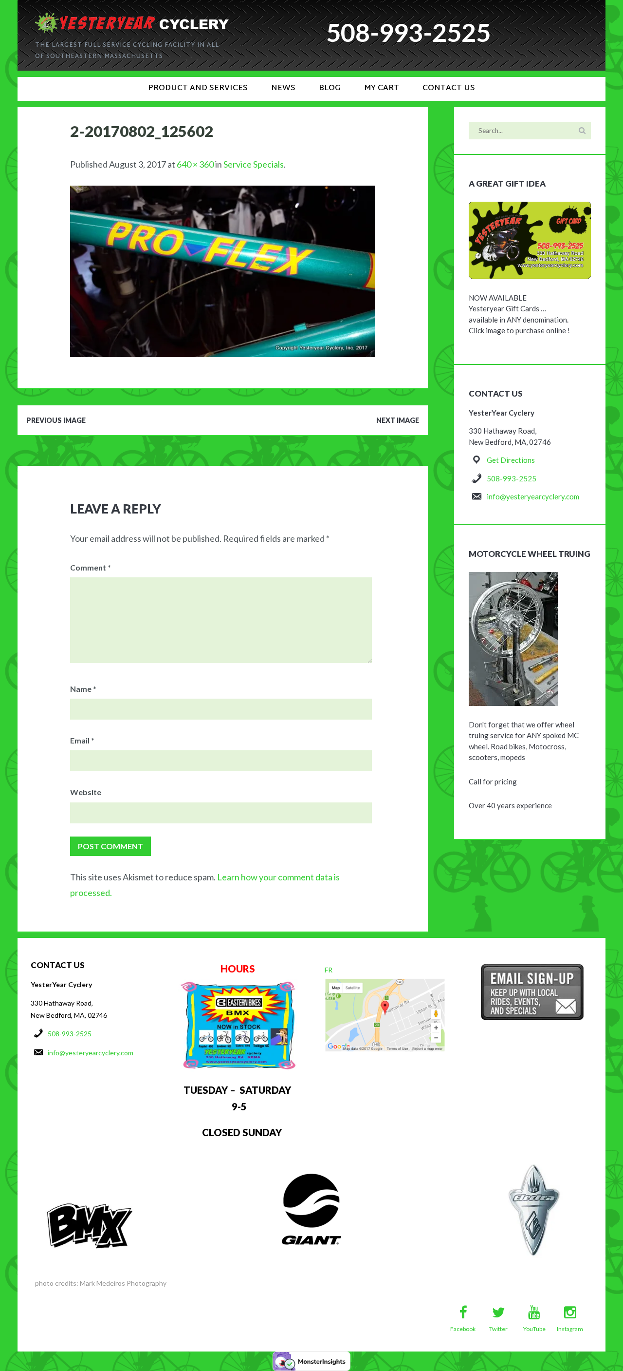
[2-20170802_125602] (222, 193)
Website (85, 792)
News (283, 88)
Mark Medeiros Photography (123, 1283)
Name (83, 688)
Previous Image (56, 420)
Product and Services (198, 88)
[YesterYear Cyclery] (132, 16)
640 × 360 (195, 164)
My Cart (381, 88)
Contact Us (448, 88)
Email (82, 740)
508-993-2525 (511, 478)
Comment (90, 567)
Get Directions (511, 460)
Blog (330, 88)
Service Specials (253, 164)
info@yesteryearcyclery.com (533, 496)
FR (328, 970)
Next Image (397, 420)
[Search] (582, 130)
